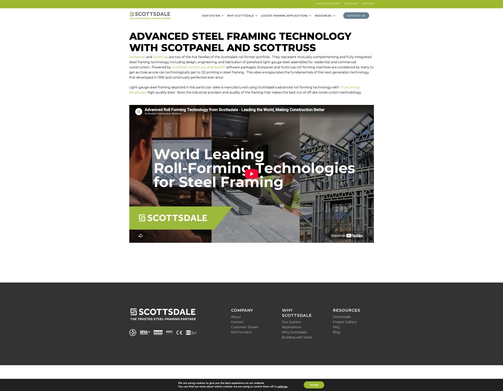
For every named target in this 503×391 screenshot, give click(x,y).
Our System (291, 322)
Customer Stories (244, 327)
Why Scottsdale (294, 332)
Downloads (342, 317)
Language (351, 3)
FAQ (336, 327)
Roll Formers (241, 332)
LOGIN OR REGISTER (327, 3)
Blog (336, 332)
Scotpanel (137, 57)
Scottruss (160, 57)
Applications (291, 327)
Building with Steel (297, 337)
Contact (237, 322)
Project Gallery (345, 322)
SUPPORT (368, 3)
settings (282, 386)
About (236, 317)
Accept (314, 385)
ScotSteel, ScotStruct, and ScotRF (198, 67)
